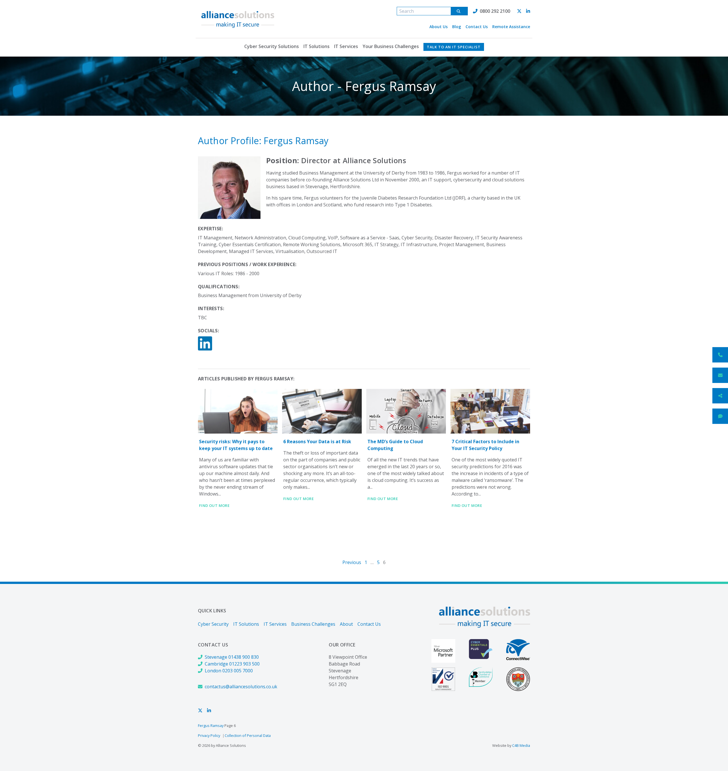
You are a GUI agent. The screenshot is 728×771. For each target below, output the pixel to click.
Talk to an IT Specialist (454, 46)
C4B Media (521, 745)
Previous (351, 562)
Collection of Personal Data (248, 735)
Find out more (214, 505)
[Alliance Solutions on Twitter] (519, 11)
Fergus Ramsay (211, 725)
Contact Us (477, 26)
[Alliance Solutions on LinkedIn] (528, 11)
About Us (438, 26)
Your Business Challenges (391, 46)
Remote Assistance (511, 26)
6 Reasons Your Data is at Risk (317, 441)
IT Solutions (316, 46)
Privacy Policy (209, 735)
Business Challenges (313, 624)
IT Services (346, 46)
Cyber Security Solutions (271, 46)
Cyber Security (213, 624)
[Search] (459, 11)
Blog (456, 26)
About (346, 624)
